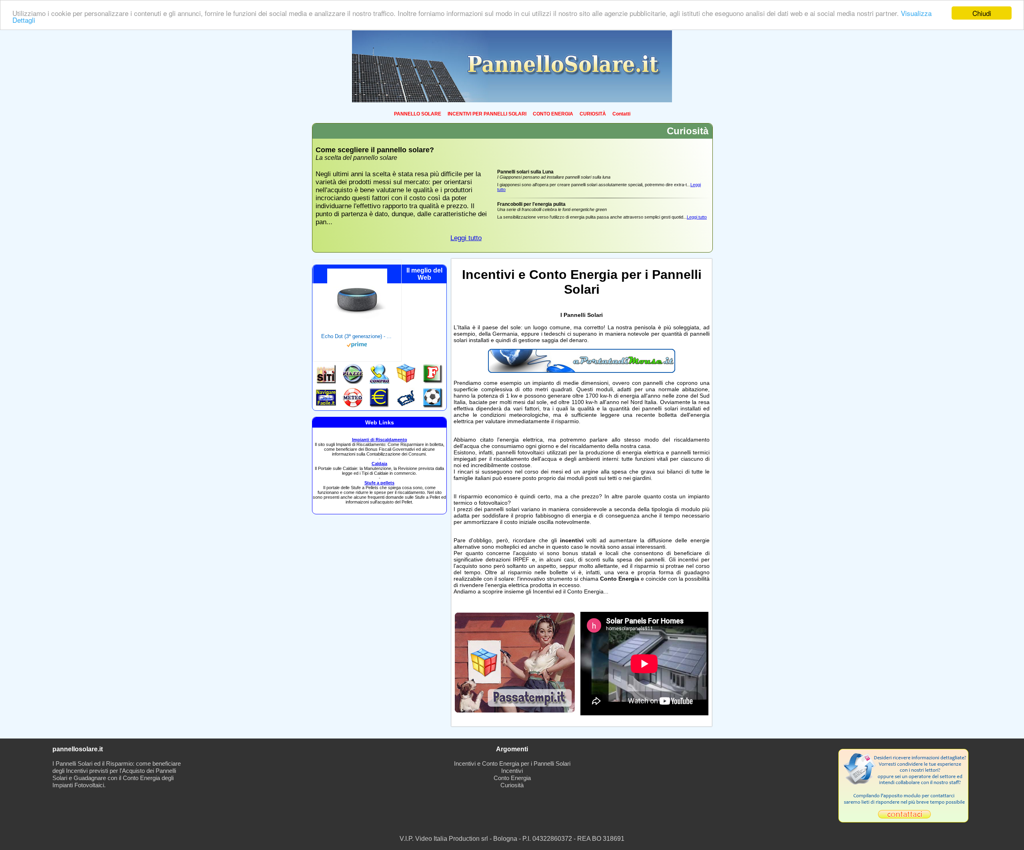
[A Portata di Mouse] (581, 371)
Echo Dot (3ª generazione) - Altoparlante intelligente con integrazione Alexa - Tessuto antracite (357, 336)
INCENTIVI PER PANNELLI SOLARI (487, 114)
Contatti (621, 114)
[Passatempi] (515, 710)
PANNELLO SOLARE (417, 114)
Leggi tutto (466, 238)
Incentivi (512, 770)
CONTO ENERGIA (553, 114)
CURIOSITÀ (593, 114)
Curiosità (512, 785)
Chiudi (981, 13)
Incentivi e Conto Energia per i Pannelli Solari (512, 763)
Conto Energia (512, 777)
